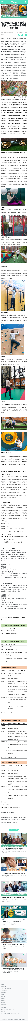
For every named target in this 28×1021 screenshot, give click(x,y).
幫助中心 (3, 1000)
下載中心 (3, 998)
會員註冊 (3, 996)
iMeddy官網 (3, 986)
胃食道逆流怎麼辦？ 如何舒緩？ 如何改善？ (15, 969)
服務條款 (3, 1002)
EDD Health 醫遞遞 (5, 990)
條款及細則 (3, 1004)
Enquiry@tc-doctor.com (9, 1011)
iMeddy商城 (3, 992)
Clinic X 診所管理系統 (6, 988)
